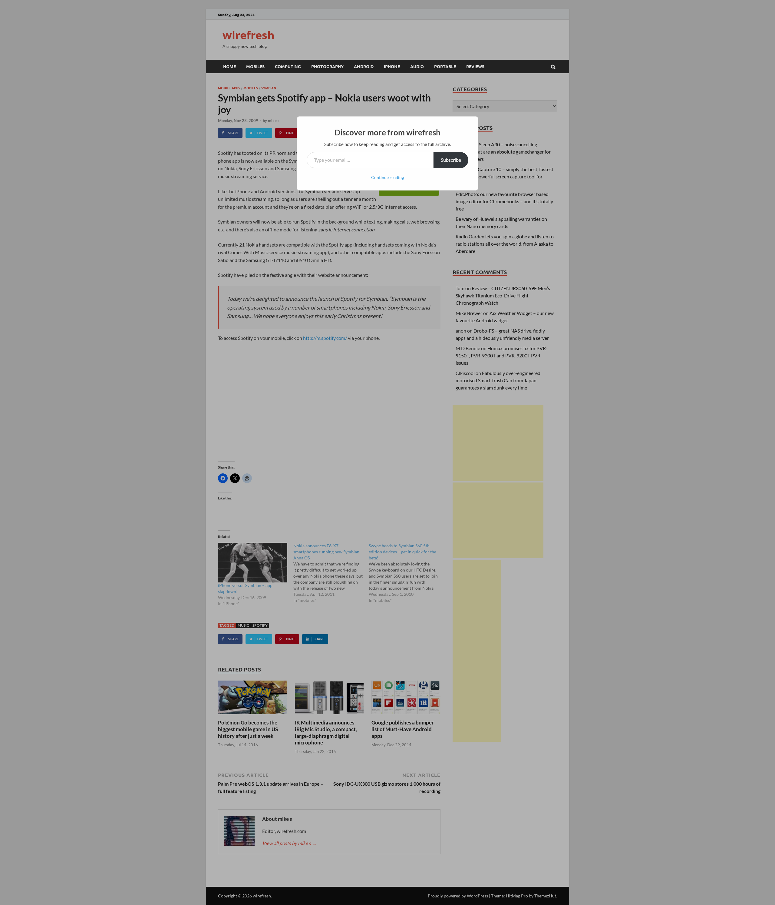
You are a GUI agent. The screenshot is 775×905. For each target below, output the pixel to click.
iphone (392, 66)
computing (288, 66)
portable (445, 66)
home (229, 66)
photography (327, 66)
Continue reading (387, 177)
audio (417, 66)
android (364, 66)
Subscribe (451, 160)
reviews (475, 66)
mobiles (255, 66)
